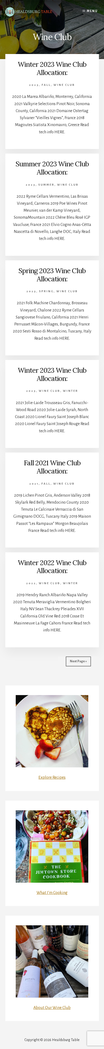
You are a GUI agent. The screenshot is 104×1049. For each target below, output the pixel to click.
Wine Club (64, 85)
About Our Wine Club (52, 1008)
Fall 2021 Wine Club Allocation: (52, 467)
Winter (70, 391)
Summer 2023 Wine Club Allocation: (52, 168)
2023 (34, 85)
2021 (34, 483)
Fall (46, 85)
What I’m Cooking (52, 893)
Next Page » (78, 661)
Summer (46, 184)
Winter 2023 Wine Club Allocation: (52, 68)
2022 (31, 583)
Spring (46, 291)
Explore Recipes (52, 777)
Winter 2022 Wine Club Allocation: (52, 566)
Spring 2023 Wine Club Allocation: (52, 274)
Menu (92, 11)
